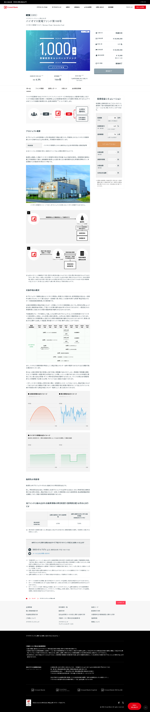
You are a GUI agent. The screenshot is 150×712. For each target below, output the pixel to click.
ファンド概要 (40, 89)
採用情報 (110, 7)
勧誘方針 (62, 611)
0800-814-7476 (70, 667)
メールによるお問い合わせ (41, 553)
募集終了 (109, 71)
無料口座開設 (140, 7)
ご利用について (31, 618)
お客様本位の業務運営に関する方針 (103, 615)
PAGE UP (121, 603)
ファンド (34, 598)
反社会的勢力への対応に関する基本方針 (72, 615)
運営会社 (77, 7)
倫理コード (94, 607)
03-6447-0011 (85, 667)
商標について (95, 622)
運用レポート (52, 89)
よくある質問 (87, 7)
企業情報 (29, 607)
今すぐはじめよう (134, 706)
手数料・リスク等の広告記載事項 (69, 618)
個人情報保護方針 (32, 611)
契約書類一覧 (63, 607)
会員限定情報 (76, 89)
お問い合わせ (100, 7)
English (143, 2)
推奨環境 (94, 618)
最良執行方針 (95, 611)
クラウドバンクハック (32, 622)
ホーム (28, 89)
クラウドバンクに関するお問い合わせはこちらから (42, 636)
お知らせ (64, 89)
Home (27, 598)
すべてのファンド (56, 7)
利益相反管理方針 (32, 615)
